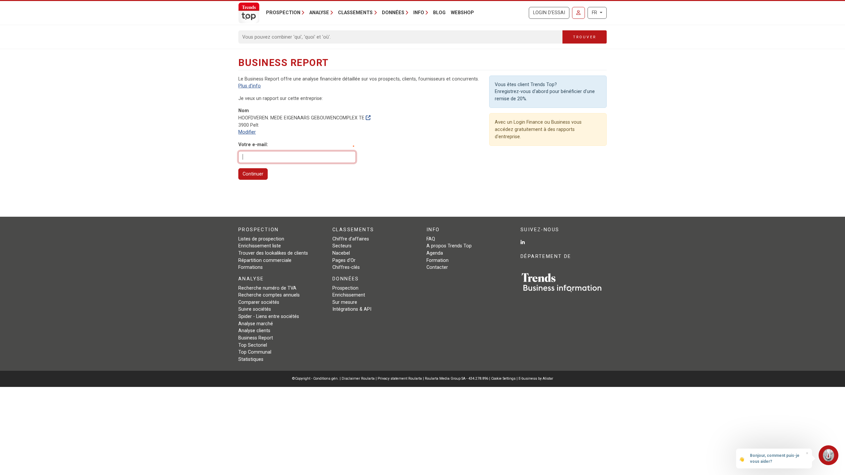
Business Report (255, 338)
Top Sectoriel (252, 345)
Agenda (434, 253)
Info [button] (418, 13)
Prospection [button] (283, 13)
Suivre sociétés (254, 309)
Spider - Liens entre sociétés (268, 316)
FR (595, 13)
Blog (439, 13)
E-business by (536, 378)
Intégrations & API (351, 309)
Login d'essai (549, 13)
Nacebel (341, 253)
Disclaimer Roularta (358, 378)
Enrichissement (348, 295)
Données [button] (393, 13)
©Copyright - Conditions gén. (315, 378)
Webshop (462, 13)
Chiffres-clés (346, 267)
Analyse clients (254, 330)
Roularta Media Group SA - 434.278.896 (457, 378)
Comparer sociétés (258, 302)
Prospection (345, 288)
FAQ (430, 239)
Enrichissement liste (259, 246)
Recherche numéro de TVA (267, 288)
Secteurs (342, 246)
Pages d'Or (343, 260)
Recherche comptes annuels (269, 295)
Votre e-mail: (253, 144)
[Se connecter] (578, 13)
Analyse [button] (319, 13)
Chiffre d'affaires (350, 239)
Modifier (247, 132)
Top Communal (254, 352)
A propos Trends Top (449, 246)
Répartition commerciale (264, 260)
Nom (243, 110)
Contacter (437, 267)
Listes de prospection (261, 239)
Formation (437, 260)
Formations (250, 267)
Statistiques (250, 359)
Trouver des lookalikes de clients (273, 253)
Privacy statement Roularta (400, 378)
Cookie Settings (504, 378)
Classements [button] (355, 13)
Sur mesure (344, 302)
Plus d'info (249, 86)
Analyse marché (255, 324)
